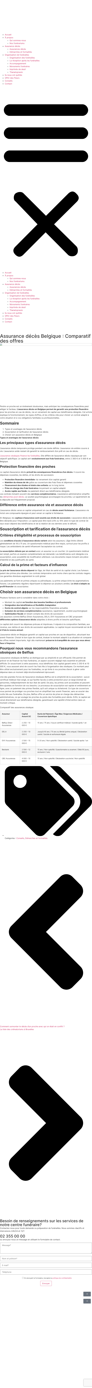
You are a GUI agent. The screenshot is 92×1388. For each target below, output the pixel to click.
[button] (46, 178)
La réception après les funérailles (25, 60)
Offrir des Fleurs (12, 78)
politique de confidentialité (61, 1278)
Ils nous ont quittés (13, 75)
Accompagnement (18, 63)
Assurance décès (12, 46)
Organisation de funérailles (17, 55)
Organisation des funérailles (22, 57)
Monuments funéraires (20, 66)
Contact (8, 83)
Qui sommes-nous (18, 40)
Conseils (8, 81)
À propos (9, 37)
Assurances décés (18, 49)
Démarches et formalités (21, 52)
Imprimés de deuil (18, 69)
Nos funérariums (17, 43)
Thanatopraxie (16, 72)
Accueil (8, 34)
